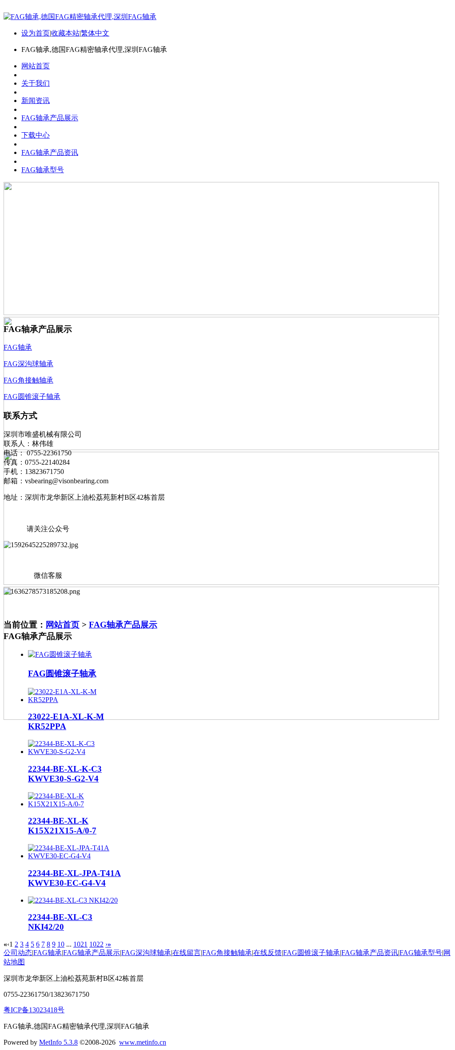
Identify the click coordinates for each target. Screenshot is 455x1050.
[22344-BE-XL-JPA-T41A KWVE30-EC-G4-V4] (76, 856)
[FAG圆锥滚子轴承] (60, 654)
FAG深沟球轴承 (146, 952)
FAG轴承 (47, 952)
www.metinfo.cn (142, 1042)
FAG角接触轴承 (227, 952)
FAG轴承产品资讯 (369, 952)
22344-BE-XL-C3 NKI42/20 (60, 922)
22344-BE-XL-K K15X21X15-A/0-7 (62, 825)
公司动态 (18, 952)
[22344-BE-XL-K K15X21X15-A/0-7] (76, 804)
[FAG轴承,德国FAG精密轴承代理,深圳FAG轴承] (80, 16)
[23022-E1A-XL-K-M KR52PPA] (76, 699)
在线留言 (186, 952)
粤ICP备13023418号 (34, 1010)
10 (60, 944)
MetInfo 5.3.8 (58, 1042)
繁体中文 (95, 33)
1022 (96, 944)
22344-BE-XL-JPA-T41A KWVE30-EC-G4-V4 (74, 878)
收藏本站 (65, 33)
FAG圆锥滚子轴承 (62, 673)
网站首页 (63, 624)
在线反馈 (267, 952)
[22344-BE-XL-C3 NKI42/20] (73, 900)
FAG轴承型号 (420, 952)
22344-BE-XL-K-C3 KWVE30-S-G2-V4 (65, 773)
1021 (80, 944)
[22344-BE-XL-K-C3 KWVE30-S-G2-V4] (76, 751)
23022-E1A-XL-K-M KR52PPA (66, 721)
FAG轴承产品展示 (123, 624)
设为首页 (35, 33)
